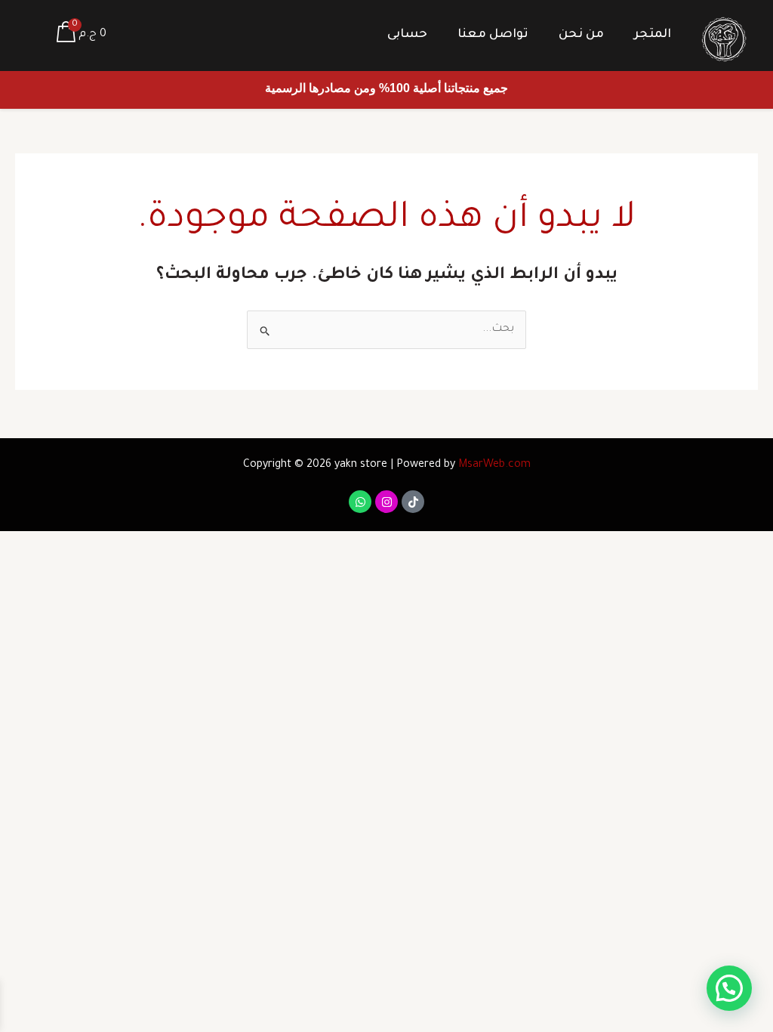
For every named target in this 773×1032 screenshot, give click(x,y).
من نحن (581, 35)
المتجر (652, 35)
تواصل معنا (492, 35)
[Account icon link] (33, 35)
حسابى (407, 35)
